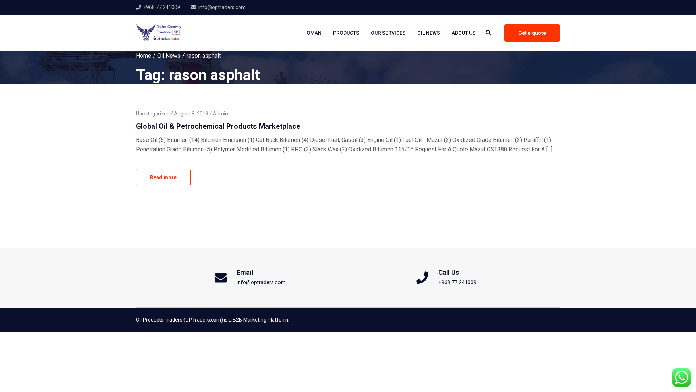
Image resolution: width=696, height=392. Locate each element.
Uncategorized (153, 114)
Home (143, 55)
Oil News (428, 33)
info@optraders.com (222, 7)
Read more (163, 177)
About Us (464, 33)
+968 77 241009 (161, 7)
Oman (314, 33)
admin (220, 114)
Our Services (388, 33)
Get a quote (532, 33)
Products (346, 33)
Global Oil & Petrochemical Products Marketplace (218, 126)
